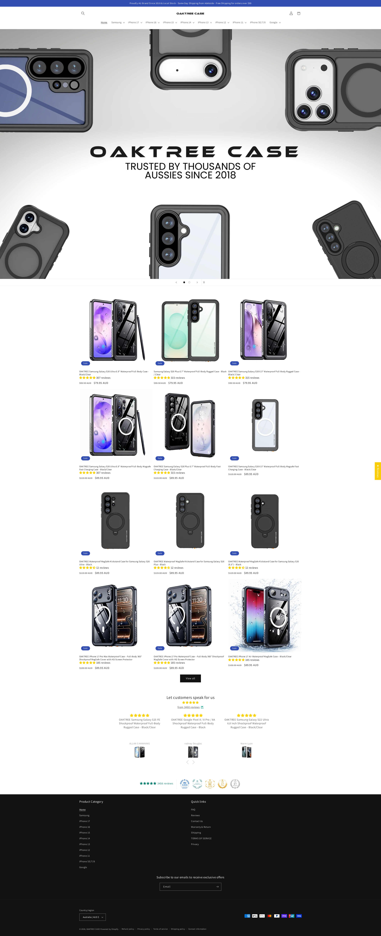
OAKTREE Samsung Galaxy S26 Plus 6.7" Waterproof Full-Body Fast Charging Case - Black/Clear (187, 468)
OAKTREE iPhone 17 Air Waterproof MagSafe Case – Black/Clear (260, 656)
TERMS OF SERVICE (201, 838)
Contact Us (197, 821)
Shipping (196, 832)
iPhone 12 (84, 850)
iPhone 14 (84, 838)
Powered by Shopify (109, 929)
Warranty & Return (201, 827)
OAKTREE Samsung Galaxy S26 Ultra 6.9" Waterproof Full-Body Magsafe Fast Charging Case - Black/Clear (115, 468)
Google (83, 867)
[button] (83, 13)
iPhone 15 (84, 832)
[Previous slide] (176, 282)
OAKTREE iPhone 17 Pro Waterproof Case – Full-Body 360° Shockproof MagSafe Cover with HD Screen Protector (189, 658)
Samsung (84, 815)
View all (190, 678)
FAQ (193, 809)
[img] (190, 702)
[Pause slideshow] (205, 282)
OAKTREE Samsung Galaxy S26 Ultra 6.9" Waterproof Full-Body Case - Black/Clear (114, 373)
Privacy (195, 844)
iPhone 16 (84, 827)
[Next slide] (197, 282)
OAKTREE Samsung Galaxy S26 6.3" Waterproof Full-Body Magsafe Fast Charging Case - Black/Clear (263, 468)
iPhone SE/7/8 (87, 861)
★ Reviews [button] (378, 471)
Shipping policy (178, 929)
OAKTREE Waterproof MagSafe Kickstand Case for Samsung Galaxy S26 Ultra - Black (114, 563)
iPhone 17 (84, 821)
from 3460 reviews (189, 707)
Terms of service (160, 929)
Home (82, 809)
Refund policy (128, 929)
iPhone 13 (84, 844)
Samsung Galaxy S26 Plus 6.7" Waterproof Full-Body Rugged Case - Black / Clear (190, 373)
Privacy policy (144, 929)
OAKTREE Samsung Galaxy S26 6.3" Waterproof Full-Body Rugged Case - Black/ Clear (264, 373)
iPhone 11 (84, 855)
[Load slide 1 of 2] (184, 282)
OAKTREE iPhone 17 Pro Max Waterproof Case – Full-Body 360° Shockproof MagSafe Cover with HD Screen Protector (110, 658)
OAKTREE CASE (93, 929)
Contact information (197, 929)
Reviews (195, 815)
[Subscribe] (217, 887)
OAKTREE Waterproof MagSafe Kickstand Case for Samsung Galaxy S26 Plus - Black (189, 563)
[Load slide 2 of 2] (189, 282)
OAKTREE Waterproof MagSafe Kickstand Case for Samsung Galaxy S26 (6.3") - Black (263, 563)
